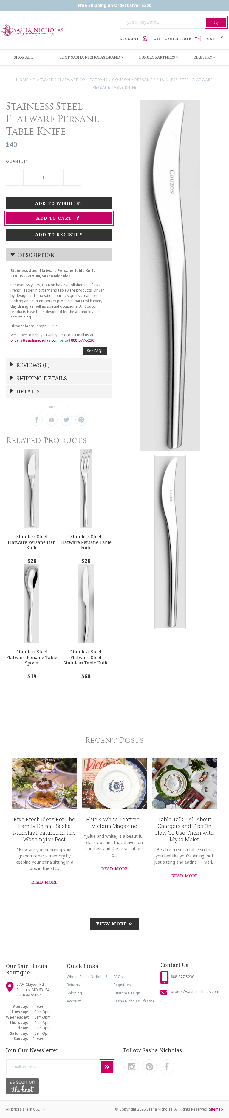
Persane (143, 79)
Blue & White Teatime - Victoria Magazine (114, 823)
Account (74, 1001)
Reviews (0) (32, 364)
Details (27, 391)
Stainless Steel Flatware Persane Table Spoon (31, 657)
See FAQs (95, 350)
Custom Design (127, 993)
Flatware (43, 79)
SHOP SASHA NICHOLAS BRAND (90, 57)
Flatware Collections (83, 79)
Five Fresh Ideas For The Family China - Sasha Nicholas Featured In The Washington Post (44, 829)
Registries (122, 984)
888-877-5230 (82, 340)
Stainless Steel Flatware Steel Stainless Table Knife (86, 657)
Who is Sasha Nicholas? (87, 976)
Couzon (121, 79)
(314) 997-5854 (28, 995)
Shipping (74, 993)
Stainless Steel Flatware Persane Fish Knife (32, 541)
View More (112, 924)
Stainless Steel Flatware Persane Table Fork (86, 541)
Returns (73, 984)
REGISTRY (203, 57)
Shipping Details (41, 378)
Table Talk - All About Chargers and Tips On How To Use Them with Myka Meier (184, 829)
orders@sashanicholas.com (34, 340)
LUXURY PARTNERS (157, 57)
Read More (44, 882)
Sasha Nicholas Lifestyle (134, 1001)
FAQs (118, 976)
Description (36, 255)
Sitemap (216, 1109)
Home (22, 79)
